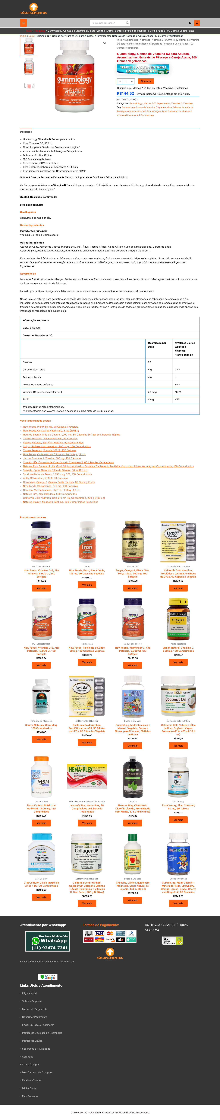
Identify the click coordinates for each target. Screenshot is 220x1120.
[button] (104, 43)
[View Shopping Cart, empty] (197, 23)
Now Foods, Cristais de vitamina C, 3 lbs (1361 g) (51, 430)
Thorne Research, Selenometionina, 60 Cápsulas (50, 438)
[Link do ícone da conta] (189, 23)
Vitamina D (157, 40)
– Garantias (26, 1056)
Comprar (146, 81)
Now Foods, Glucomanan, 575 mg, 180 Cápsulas (50, 485)
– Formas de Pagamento (34, 1009)
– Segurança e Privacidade (35, 1048)
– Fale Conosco (29, 1096)
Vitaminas (145, 40)
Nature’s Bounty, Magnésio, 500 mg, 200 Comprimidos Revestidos (60, 501)
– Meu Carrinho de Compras (36, 1072)
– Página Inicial (28, 993)
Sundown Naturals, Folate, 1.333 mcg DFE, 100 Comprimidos (57, 474)
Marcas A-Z (139, 87)
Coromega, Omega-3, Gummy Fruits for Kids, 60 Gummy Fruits (59, 482)
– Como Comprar (30, 1064)
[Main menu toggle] (23, 23)
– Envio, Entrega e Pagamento (37, 1024)
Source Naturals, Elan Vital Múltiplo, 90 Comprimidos (53, 442)
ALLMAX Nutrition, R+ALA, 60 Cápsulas (45, 478)
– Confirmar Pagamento (33, 1016)
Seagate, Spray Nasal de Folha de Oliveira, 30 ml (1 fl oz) (55, 470)
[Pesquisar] (127, 23)
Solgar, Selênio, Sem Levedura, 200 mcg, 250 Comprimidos (57, 446)
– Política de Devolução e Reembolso (41, 1032)
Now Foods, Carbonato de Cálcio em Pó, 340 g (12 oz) (54, 454)
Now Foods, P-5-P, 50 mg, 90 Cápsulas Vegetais (50, 426)
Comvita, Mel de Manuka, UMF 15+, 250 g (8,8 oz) (52, 490)
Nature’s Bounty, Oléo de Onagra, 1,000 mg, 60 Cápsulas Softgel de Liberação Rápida (71, 434)
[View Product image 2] (29, 66)
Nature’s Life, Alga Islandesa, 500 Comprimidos (50, 493)
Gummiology (124, 87)
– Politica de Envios (31, 1040)
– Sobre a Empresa (31, 1001)
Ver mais (41, 588)
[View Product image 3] (29, 86)
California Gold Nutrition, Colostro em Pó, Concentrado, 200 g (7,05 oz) (64, 497)
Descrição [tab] (26, 131)
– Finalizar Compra (30, 1080)
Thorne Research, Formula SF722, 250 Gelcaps (49, 450)
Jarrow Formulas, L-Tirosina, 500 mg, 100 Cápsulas (52, 458)
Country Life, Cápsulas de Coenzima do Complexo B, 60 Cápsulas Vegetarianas (68, 462)
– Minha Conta (28, 1088)
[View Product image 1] (29, 47)
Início (23, 35)
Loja (31, 35)
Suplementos (131, 40)
